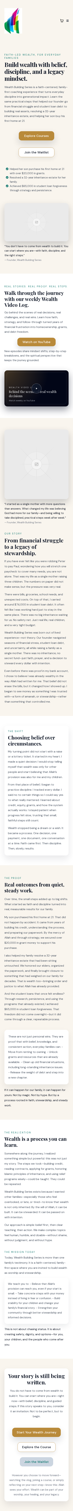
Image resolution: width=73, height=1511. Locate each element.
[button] (67, 21)
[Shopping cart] (62, 21)
